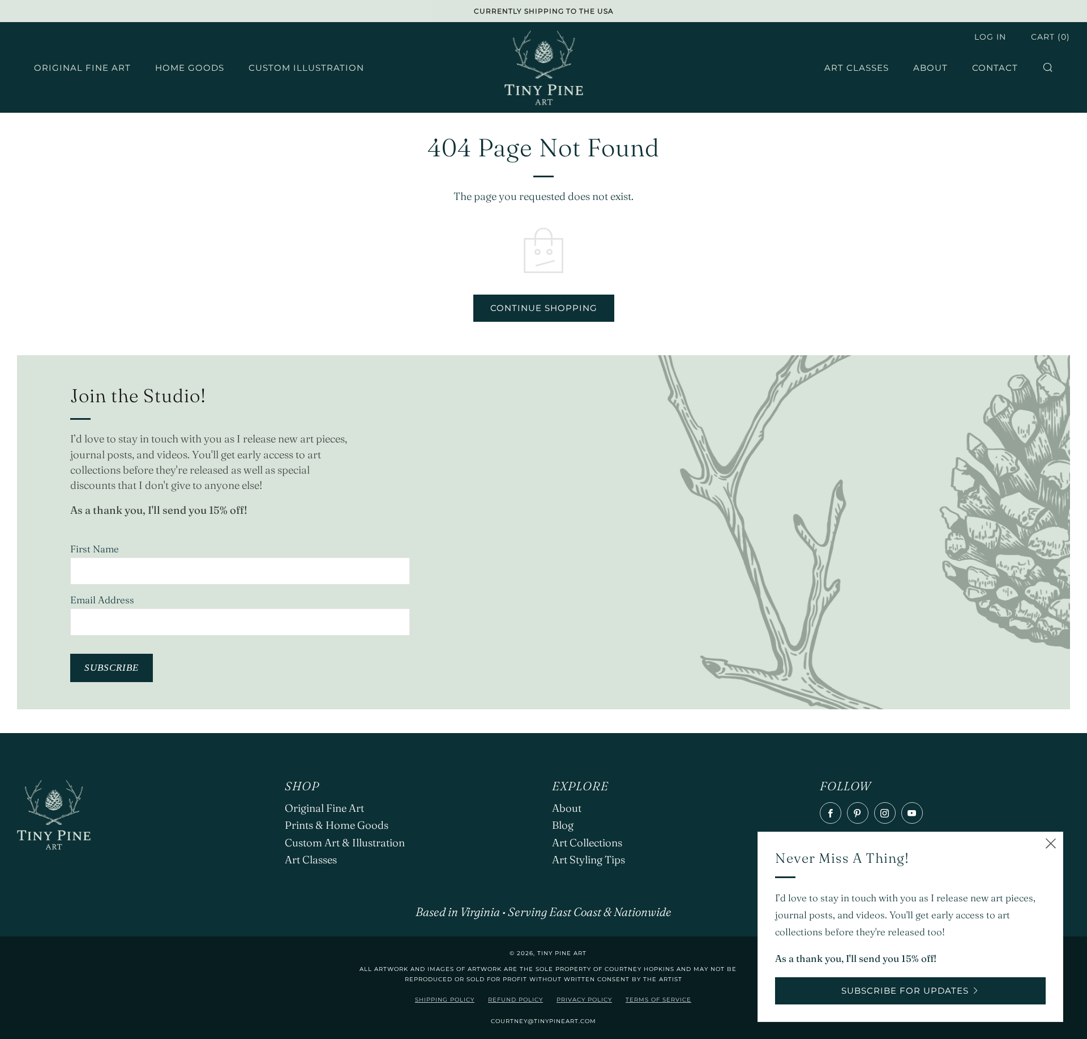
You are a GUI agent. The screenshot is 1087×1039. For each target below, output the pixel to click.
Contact (995, 67)
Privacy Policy (584, 999)
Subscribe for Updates (905, 990)
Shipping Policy (444, 999)
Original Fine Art (82, 67)
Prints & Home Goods (336, 825)
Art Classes (856, 67)
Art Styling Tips (588, 859)
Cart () (1050, 37)
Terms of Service (658, 999)
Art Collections (587, 842)
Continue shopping (543, 308)
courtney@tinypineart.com (543, 1021)
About (930, 67)
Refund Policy (515, 999)
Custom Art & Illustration (345, 842)
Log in (990, 37)
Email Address (102, 600)
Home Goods (189, 67)
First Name (94, 549)
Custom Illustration (306, 67)
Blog (563, 825)
